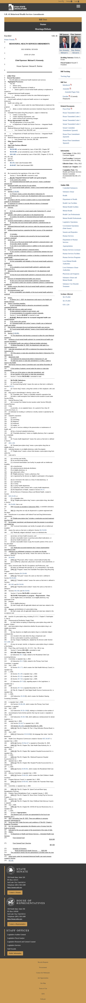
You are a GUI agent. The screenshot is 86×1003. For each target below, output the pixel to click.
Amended (66, 89)
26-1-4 (42, 489)
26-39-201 (25, 769)
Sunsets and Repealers (70, 232)
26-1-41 (20, 676)
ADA (43, 994)
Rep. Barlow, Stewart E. (75, 51)
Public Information (15, 953)
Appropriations (68, 246)
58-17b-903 (23, 573)
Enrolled (65, 96)
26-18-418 (27, 734)
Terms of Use (43, 988)
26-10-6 (23, 696)
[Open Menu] (78, 6)
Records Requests (43, 962)
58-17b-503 (43, 530)
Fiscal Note (66, 109)
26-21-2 (11, 386)
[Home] (18, 7)
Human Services (68, 236)
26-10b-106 (21, 704)
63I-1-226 (66, 305)
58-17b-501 (20, 584)
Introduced (66, 85)
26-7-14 (20, 688)
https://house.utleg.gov (14, 919)
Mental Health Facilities (70, 207)
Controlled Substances (70, 188)
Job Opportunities (43, 978)
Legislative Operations (70, 222)
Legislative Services (14, 945)
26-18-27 (21, 723)
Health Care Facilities (70, 203)
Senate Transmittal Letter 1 (71, 120)
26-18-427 (13, 165)
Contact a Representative (17, 924)
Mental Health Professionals (72, 218)
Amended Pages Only (72, 92)
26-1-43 (12, 163)
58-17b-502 (26, 591)
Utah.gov (43, 999)
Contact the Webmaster (43, 973)
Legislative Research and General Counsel (21, 942)
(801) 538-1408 (20, 885)
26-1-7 (22, 655)
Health (65, 195)
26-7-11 (22, 681)
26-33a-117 (25, 743)
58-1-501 (11, 584)
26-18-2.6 (23, 717)
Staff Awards (11, 949)
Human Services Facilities (71, 253)
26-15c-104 (24, 710)
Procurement (43, 967)
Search (60, 1)
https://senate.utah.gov (14, 887)
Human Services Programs (71, 257)
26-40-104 (25, 775)
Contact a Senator (15, 892)
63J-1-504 (7, 642)
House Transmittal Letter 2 (71, 116)
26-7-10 (20, 679)
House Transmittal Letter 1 (71, 113)
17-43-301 (16, 191)
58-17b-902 (66, 297)
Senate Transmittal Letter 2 (71, 124)
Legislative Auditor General (16, 934)
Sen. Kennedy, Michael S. (64, 51)
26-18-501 (12, 557)
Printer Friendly (9, 40)
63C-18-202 (46, 738)
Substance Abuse (68, 192)
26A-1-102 (12, 443)
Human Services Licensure (72, 250)
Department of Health (70, 199)
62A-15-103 (12, 496)
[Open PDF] (71, 85)
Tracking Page (65, 76)
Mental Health (67, 211)
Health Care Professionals (71, 214)
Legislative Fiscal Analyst (15, 938)
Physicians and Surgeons (71, 274)
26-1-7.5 (20, 667)
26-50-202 (25, 781)
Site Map (43, 983)
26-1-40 (20, 674)
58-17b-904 (12, 504)
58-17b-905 (66, 301)
